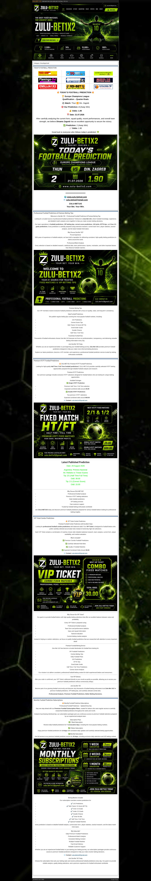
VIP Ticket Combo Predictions (44, 518)
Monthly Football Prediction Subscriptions (48, 700)
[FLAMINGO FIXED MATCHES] (48, 80)
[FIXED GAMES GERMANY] (48, 73)
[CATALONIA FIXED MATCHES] (103, 86)
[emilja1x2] (48, 86)
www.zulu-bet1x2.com (77, 197)
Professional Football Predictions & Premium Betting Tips (53, 213)
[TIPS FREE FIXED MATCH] (75, 73)
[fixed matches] (103, 74)
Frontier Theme (114, 879)
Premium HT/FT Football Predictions (46, 361)
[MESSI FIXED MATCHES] (103, 80)
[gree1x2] (75, 80)
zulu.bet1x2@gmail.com (77, 200)
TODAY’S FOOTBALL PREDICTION (45, 68)
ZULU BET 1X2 (36, 1)
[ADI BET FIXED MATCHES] (75, 86)
